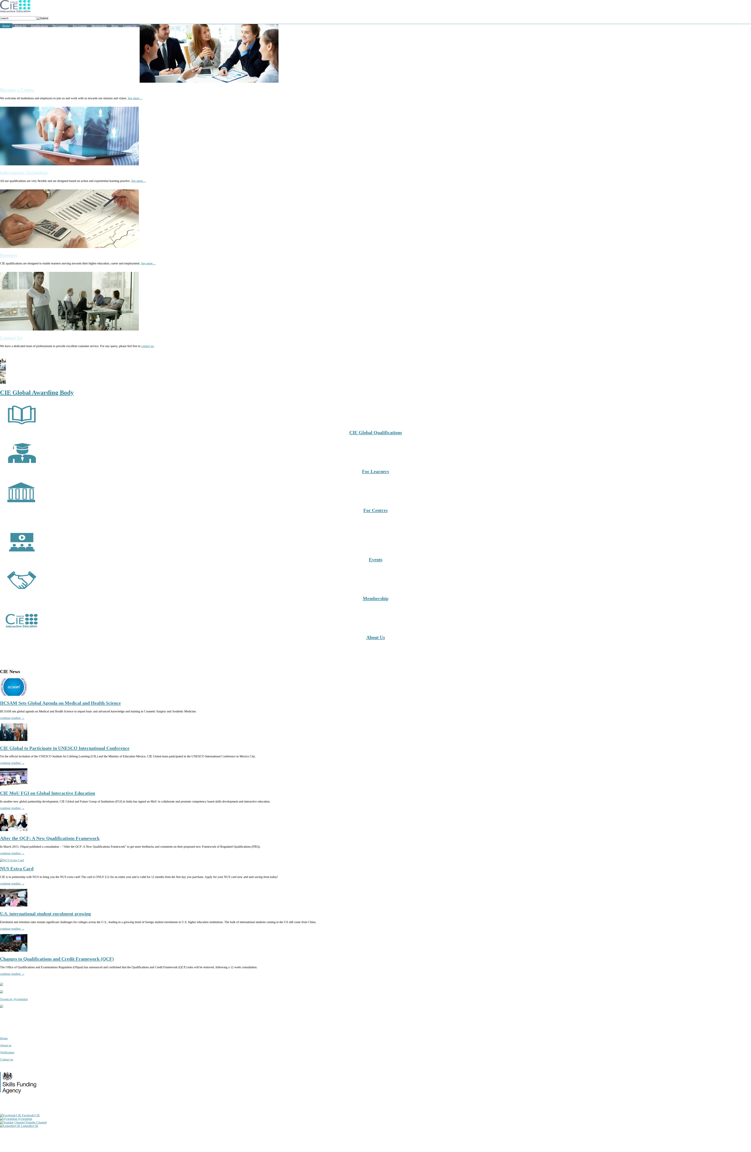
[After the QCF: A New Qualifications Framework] (13, 830)
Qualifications (39, 25)
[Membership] (21, 590)
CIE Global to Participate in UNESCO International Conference (64, 748)
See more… (135, 98)
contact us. (147, 346)
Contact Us (130, 25)
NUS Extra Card (16, 868)
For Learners (60, 25)
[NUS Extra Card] (12, 860)
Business (8, 255)
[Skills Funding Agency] (20, 1098)
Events (375, 559)
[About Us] (21, 629)
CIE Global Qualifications (375, 432)
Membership (99, 25)
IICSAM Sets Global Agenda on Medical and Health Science (60, 703)
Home (6, 25)
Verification (7, 1052)
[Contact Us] (69, 329)
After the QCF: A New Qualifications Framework (50, 838)
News (114, 25)
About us (5, 1045)
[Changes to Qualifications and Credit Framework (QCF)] (13, 950)
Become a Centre (17, 89)
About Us (20, 25)
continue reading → (12, 718)
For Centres (80, 25)
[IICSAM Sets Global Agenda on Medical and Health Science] (13, 694)
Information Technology (24, 172)
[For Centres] (21, 502)
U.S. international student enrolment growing (45, 913)
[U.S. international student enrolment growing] (13, 905)
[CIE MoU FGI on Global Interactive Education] (13, 785)
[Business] (69, 247)
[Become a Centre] (209, 81)
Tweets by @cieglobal (14, 999)
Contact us (6, 1059)
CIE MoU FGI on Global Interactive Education (47, 793)
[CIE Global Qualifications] (21, 424)
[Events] (21, 551)
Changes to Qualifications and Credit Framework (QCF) (57, 958)
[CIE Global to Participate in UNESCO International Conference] (13, 740)
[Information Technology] (69, 164)
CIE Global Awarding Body (37, 392)
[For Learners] (21, 463)
